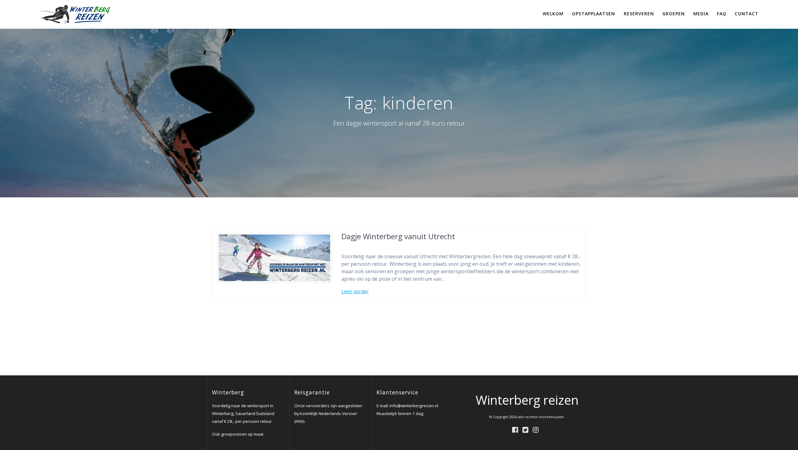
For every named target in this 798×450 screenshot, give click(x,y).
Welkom (553, 14)
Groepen (673, 14)
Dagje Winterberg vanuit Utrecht (398, 236)
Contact (746, 14)
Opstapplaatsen (593, 14)
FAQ (721, 14)
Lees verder (355, 291)
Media (701, 14)
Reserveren (639, 14)
